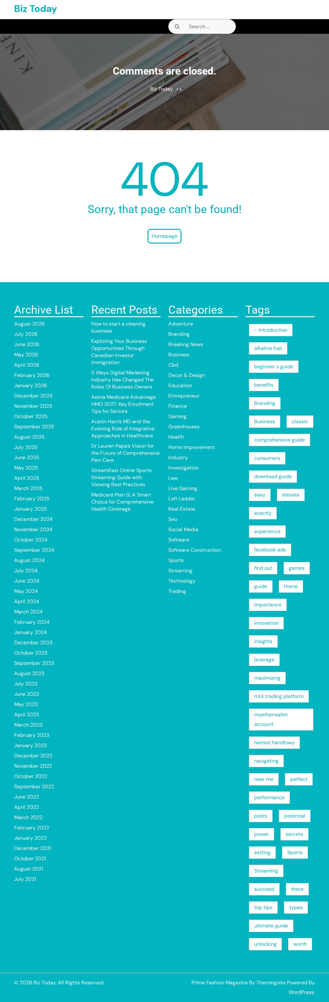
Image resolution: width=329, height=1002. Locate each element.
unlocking (265, 944)
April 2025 (26, 478)
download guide (273, 476)
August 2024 (29, 560)
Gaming (177, 416)
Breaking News (185, 344)
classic (300, 421)
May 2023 (26, 704)
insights (263, 641)
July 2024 (26, 570)
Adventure (180, 323)
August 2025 (29, 437)
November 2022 (33, 766)
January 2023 (30, 745)
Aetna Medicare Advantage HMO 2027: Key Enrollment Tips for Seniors (123, 404)
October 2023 (30, 652)
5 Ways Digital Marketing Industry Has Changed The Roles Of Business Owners (122, 379)
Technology (181, 580)
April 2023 (26, 714)
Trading (177, 591)
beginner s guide (273, 366)
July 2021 (25, 879)
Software (178, 539)
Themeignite (271, 982)
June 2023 (26, 694)
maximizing (267, 678)
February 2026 (31, 375)
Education (180, 385)
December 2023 (33, 642)
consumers (267, 458)
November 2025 (33, 406)
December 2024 (33, 519)
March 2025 (28, 488)
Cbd (173, 365)
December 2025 (33, 395)
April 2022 (26, 807)
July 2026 (26, 334)
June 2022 (26, 796)
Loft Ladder (181, 498)
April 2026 (26, 365)
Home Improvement (191, 447)
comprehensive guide (279, 439)
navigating (266, 760)
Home (291, 586)
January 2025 (30, 508)
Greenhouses (184, 426)
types (296, 907)
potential (294, 815)
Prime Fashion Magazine (219, 982)
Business (178, 354)
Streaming (180, 570)
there (297, 889)
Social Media (183, 529)
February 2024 (31, 622)
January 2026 (30, 385)
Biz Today (35, 8)
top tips (263, 907)
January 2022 (30, 838)
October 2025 (31, 416)
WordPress (301, 992)
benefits (263, 384)
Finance (177, 406)
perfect (298, 779)
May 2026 (26, 354)
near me (263, 779)
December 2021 (32, 848)
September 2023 (34, 663)
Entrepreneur (184, 395)
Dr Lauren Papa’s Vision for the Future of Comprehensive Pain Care (125, 453)
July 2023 (25, 683)
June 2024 (26, 580)
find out (263, 568)
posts (260, 815)
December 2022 (33, 755)
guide (260, 586)
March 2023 (28, 724)
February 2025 (31, 498)
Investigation (183, 467)
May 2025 (26, 467)
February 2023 (31, 735)
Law (173, 478)
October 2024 (31, 539)
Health (176, 437)
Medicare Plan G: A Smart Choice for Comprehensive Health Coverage (122, 501)
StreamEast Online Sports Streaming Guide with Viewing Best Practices (121, 477)
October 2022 (30, 776)
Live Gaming (182, 488)
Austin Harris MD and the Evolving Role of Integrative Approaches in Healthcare (123, 428)
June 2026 (26, 344)
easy (259, 494)
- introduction (270, 330)
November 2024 (33, 529)
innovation (266, 623)
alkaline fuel (268, 348)
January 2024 (30, 632)
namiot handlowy (274, 742)
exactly (262, 513)
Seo (172, 519)
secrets (294, 834)
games (297, 568)
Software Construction (194, 550)
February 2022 (31, 827)
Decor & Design (186, 375)
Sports (176, 560)
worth (300, 944)
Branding (179, 334)
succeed (264, 889)
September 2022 (34, 786)
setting (262, 852)
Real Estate (181, 508)
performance (269, 797)
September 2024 (34, 550)
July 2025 (26, 447)
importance (267, 604)
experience (267, 531)
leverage (264, 659)
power (261, 834)
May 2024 (26, 591)
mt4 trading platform (279, 696)
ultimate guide (271, 925)
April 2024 (26, 601)
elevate (290, 494)
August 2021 (28, 868)
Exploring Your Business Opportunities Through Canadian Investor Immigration (119, 352)
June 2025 (26, 457)
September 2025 (34, 426)
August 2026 (29, 323)
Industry (178, 457)
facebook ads (270, 549)
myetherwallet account (271, 719)
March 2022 (28, 817)
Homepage (164, 236)
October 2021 (30, 858)
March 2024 (28, 611)
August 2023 (29, 673)
